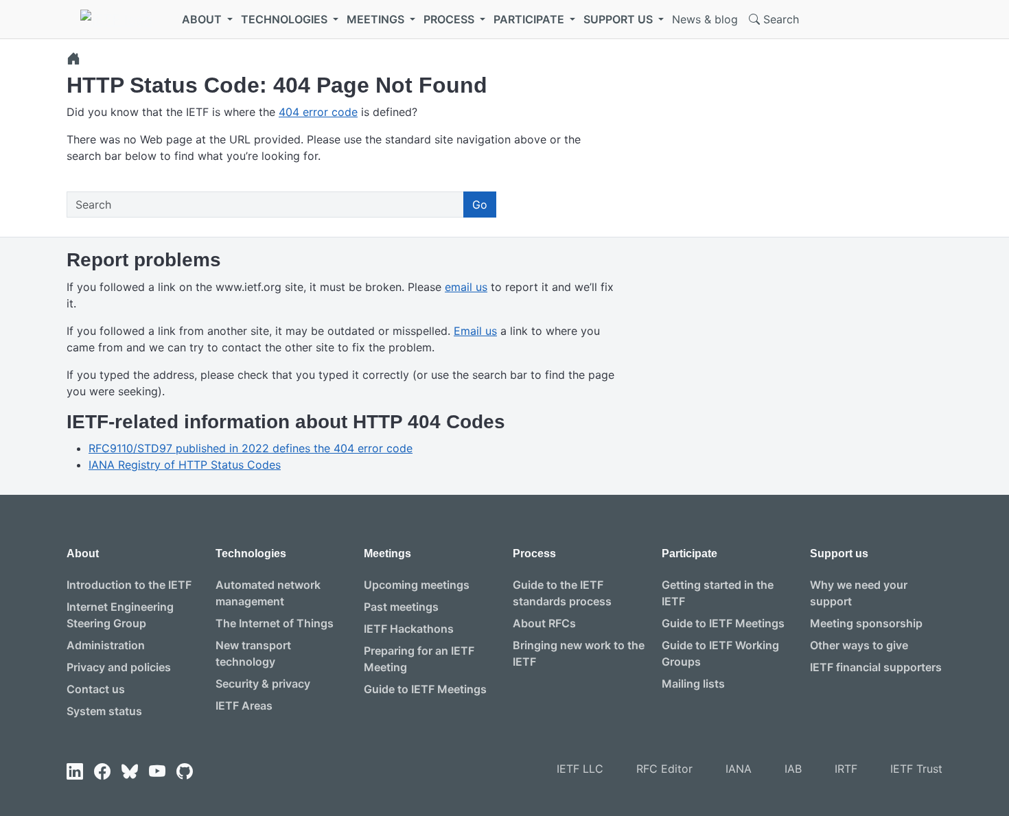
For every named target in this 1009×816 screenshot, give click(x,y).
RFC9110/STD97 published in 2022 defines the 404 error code (251, 448)
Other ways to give (859, 645)
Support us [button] (619, 19)
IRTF (846, 768)
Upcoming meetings (416, 585)
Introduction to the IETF (129, 585)
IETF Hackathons (409, 629)
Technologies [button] (285, 19)
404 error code (318, 112)
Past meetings (401, 607)
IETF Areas (244, 705)
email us (466, 287)
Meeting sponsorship (866, 623)
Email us (475, 331)
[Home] (73, 58)
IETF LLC (580, 768)
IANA (739, 768)
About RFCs (544, 623)
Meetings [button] (377, 19)
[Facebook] (102, 771)
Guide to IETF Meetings (425, 689)
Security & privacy (263, 683)
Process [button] (450, 19)
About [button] (203, 19)
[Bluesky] (129, 771)
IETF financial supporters (876, 667)
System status (104, 711)
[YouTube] (157, 771)
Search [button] (779, 19)
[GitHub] (184, 771)
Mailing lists (693, 683)
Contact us (96, 689)
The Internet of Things (275, 623)
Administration (106, 645)
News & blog (705, 19)
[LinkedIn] (75, 771)
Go (479, 204)
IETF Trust (916, 768)
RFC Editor (664, 768)
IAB (793, 768)
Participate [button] (530, 19)
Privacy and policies (119, 667)
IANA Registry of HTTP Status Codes (185, 464)
